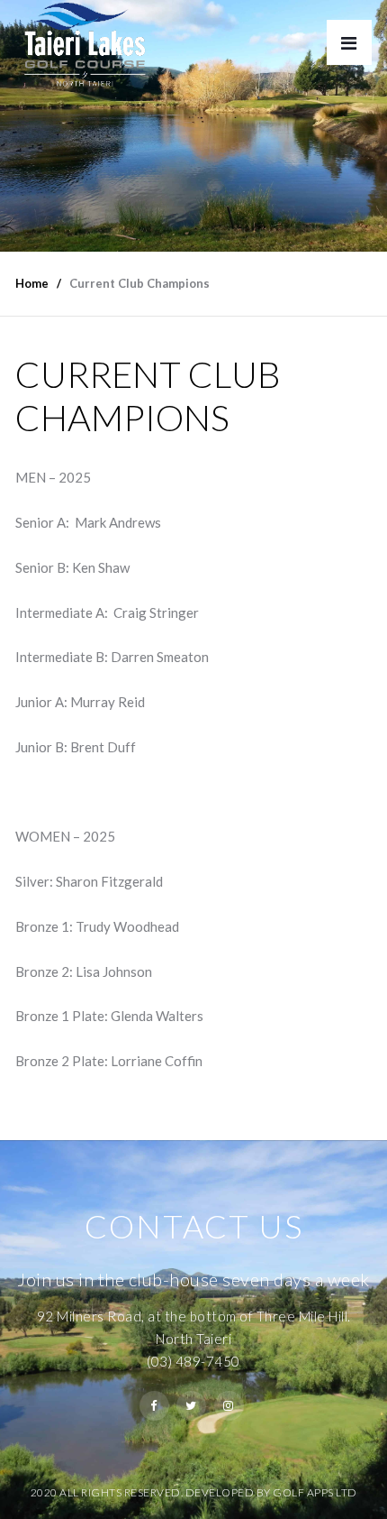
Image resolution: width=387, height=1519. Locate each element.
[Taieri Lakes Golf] (84, 44)
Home (32, 283)
